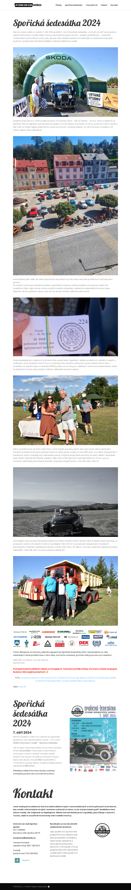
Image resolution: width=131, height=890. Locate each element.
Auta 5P (22, 686)
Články (59, 5)
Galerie (104, 5)
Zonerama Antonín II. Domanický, (36, 678)
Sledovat (25, 860)
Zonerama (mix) (42, 681)
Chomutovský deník (75, 678)
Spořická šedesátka (73, 5)
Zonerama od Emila (95, 678)
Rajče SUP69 (110, 678)
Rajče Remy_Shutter (60, 681)
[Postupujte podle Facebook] (17, 860)
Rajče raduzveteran (86, 681)
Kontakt (114, 5)
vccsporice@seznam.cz (24, 838)
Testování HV (92, 5)
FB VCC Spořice (59, 678)
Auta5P (73, 681)
